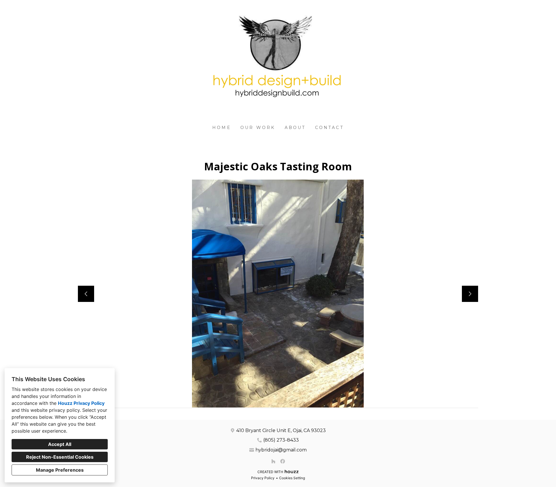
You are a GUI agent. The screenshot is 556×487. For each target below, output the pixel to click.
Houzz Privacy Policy (81, 403)
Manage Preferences (60, 470)
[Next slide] (470, 294)
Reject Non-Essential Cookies (60, 457)
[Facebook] (282, 461)
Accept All (59, 444)
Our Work (257, 127)
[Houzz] (273, 461)
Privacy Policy (263, 478)
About (295, 127)
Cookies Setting (292, 478)
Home (221, 127)
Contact (329, 127)
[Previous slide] (86, 294)
